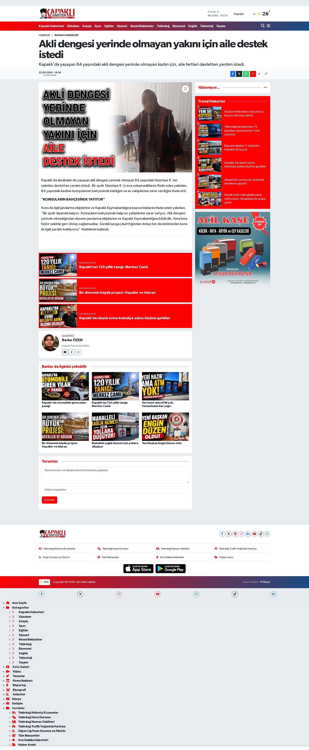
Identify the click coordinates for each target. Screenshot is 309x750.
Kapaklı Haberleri (51, 26)
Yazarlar (18, 676)
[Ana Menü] (267, 26)
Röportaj (19, 685)
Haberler (44, 35)
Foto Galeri (20, 666)
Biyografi (19, 689)
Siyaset (122, 26)
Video (16, 671)
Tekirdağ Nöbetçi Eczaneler (59, 548)
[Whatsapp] (267, 534)
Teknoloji (206, 26)
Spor (97, 26)
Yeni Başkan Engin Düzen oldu (162, 443)
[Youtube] (254, 534)
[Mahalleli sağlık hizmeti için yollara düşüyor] (115, 426)
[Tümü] (265, 87)
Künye (16, 699)
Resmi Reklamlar (142, 26)
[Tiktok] (261, 534)
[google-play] (171, 568)
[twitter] (80, 594)
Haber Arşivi (226, 557)
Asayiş (86, 26)
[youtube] (157, 594)
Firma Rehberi (22, 680)
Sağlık (192, 26)
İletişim (17, 703)
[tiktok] (235, 594)
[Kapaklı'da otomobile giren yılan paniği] (65, 386)
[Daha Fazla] (253, 74)
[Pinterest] (235, 534)
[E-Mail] (65, 352)
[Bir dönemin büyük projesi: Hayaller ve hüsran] (65, 426)
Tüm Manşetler (110, 557)
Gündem (73, 26)
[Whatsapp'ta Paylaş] (246, 74)
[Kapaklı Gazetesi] (57, 14)
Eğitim (109, 26)
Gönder (49, 499)
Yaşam (220, 26)
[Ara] (263, 26)
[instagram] (119, 594)
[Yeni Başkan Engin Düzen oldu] (165, 426)
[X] (229, 534)
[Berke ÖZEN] (50, 342)
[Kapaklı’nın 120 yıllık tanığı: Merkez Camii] (115, 386)
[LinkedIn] (248, 534)
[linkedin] (273, 594)
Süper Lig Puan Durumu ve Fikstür (42, 730)
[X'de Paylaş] (239, 74)
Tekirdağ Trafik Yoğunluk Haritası (238, 548)
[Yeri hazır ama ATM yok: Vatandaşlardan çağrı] (165, 386)
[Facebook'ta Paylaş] (232, 74)
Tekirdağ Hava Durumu (115, 548)
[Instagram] (78, 352)
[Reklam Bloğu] (232, 249)
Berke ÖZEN (72, 340)
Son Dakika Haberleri (172, 557)
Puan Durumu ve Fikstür (56, 557)
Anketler (18, 694)
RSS (46, 582)
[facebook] (41, 594)
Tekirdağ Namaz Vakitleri (175, 548)
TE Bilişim (265, 582)
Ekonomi (179, 26)
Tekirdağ (163, 26)
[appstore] (139, 568)
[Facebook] (72, 352)
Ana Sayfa (19, 602)
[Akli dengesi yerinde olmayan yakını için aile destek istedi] (115, 127)
